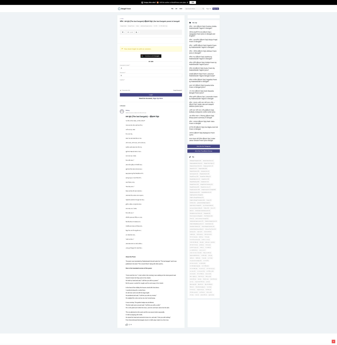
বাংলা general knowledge (196, 260)
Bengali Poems (131, 25)
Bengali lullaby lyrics (195, 179)
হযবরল (180, 8)
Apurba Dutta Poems (208, 160)
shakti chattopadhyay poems (197, 223)
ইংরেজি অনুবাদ (200, 234)
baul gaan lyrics (205, 171)
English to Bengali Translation (197, 200)
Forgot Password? (177, 90)
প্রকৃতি (192, 258)
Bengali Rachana (194, 187)
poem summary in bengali (202, 218)
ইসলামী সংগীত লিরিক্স (194, 242)
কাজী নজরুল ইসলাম (194, 244)
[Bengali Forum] (126, 8)
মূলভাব (208, 281)
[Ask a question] (333, 341)
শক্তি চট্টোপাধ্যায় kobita (200, 287)
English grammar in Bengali (196, 194)
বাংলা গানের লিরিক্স (193, 268)
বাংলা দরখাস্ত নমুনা (210, 268)
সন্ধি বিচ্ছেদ (208, 289)
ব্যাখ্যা (199, 279)
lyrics (213, 208)
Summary (192, 231)
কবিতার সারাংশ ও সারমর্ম (210, 242)
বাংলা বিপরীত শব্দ (210, 271)
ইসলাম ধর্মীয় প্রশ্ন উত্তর (195, 239)
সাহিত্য (122, 18)
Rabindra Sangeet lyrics (211, 221)
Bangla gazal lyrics (208, 165)
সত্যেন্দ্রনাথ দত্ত (200, 289)
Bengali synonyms (195, 192)
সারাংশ (197, 294)
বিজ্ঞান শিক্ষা (201, 276)
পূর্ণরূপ (210, 255)
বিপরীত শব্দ (208, 276)
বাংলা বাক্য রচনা (201, 271)
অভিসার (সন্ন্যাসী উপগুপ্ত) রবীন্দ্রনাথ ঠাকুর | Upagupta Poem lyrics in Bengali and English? (202, 34)
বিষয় (172, 8)
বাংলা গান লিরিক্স (205, 265)
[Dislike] (131, 324)
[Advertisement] (203, 313)
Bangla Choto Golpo (209, 163)
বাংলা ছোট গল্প (202, 268)
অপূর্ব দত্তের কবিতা (207, 231)
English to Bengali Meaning (197, 197)
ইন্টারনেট (201, 237)
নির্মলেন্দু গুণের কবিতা (207, 252)
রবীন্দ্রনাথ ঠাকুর (193, 284)
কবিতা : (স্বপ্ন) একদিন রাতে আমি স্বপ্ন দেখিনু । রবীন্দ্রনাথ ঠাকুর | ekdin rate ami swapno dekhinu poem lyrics (202, 104)
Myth (191, 210)
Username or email (125, 65)
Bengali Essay (194, 176)
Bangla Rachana (194, 171)
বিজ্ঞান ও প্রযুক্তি (193, 276)
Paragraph (207, 213)
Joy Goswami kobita (208, 205)
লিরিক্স (192, 287)
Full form (193, 202)
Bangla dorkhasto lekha (196, 165)
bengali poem (205, 181)
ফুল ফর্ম (210, 258)
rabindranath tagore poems (146, 25)
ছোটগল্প (202, 247)
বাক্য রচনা (208, 273)
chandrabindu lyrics (206, 192)
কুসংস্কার (201, 244)
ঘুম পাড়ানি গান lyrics (194, 247)
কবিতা (202, 242)
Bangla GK (193, 168)
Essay (209, 200)
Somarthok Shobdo (195, 226)
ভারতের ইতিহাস (213, 279)
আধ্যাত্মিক (192, 234)
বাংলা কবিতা (155, 25)
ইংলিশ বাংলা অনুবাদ (193, 237)
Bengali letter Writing (205, 176)
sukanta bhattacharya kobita (196, 229)
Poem (192, 218)
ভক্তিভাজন (206, 279)
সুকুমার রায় (211, 294)
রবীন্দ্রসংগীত (200, 284)
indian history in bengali (195, 205)
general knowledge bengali (203, 202)
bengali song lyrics (195, 189)
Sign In (208, 8)
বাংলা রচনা (192, 273)
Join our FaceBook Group (203, 151)
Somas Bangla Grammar (208, 226)
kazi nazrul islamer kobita (196, 208)
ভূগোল (191, 281)
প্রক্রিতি (198, 258)
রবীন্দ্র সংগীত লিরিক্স (208, 284)
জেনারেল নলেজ (202, 250)
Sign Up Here (158, 98)
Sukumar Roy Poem (210, 229)
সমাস (192, 294)
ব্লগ (176, 8)
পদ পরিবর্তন (204, 255)
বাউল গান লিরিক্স (200, 273)
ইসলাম (207, 237)
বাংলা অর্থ (206, 260)
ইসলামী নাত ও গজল (206, 239)
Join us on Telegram (203, 146)
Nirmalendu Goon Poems (196, 213)
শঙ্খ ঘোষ (209, 287)
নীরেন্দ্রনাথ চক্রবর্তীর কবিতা (194, 255)
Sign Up (215, 8)
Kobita (137, 25)
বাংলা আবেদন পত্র (193, 263)
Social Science (209, 223)
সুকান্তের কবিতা (204, 294)
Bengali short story (205, 187)
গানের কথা (208, 244)
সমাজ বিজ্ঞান (202, 292)
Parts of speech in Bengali (196, 215)
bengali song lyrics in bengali (208, 189)
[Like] (127, 324)
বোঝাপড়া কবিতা (193, 279)
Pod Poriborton (208, 215)
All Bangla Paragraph (195, 160)
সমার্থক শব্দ (209, 292)
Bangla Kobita (123, 25)
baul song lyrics (194, 173)
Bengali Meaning (194, 181)
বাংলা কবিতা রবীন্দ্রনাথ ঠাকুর (163, 25)
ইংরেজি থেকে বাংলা (208, 234)
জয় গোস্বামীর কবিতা (193, 250)
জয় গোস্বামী (208, 247)
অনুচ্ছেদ (199, 231)
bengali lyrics (205, 179)
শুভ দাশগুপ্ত (192, 289)
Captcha (122, 79)
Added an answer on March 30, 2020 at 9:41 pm (136, 112)
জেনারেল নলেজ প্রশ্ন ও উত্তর (195, 252)
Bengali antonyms (204, 173)
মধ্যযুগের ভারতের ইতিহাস (199, 281)
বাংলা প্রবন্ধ (193, 271)
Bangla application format (196, 163)
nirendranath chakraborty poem (202, 210)
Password (122, 72)
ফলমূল (204, 258)
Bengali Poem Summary (206, 184)
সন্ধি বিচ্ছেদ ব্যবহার (194, 292)
